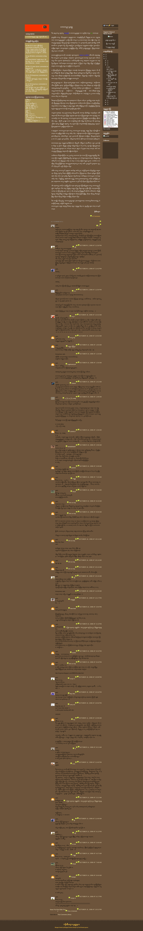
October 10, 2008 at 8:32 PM (91, 651)
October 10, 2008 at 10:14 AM (90, 560)
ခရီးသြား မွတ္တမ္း (31, 105)
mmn (73, 764)
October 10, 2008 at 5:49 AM (91, 466)
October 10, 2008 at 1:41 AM (91, 382)
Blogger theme (59, 927)
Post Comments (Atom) (64, 914)
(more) (44, 52)
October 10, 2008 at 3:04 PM (91, 607)
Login (112, 25)
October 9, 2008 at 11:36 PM (91, 245)
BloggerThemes (68, 927)
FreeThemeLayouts (83, 927)
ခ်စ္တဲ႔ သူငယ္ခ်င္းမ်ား (31, 107)
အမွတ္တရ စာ (29, 119)
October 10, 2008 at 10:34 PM (90, 692)
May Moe (72, 693)
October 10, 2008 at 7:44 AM (91, 490)
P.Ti (75, 291)
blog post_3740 (38, 47)
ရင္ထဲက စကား (29, 114)
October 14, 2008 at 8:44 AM (91, 875)
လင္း (73, 316)
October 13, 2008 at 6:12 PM (91, 831)
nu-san (74, 844)
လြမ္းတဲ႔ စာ (30, 115)
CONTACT (73, 431)
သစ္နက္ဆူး (72, 599)
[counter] (106, 136)
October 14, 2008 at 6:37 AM (91, 853)
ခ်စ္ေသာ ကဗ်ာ (30, 108)
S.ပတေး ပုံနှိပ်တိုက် (37, 45)
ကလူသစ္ (72, 337)
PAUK (74, 491)
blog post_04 (29, 68)
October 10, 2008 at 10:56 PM (90, 703)
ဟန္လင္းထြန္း (72, 346)
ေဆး (108, 67)
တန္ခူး (74, 478)
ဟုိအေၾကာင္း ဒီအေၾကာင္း (35, 117)
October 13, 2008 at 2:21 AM (91, 797)
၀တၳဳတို (27, 100)
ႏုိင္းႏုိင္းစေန (70, 398)
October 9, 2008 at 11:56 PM (91, 289)
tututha (74, 652)
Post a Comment (72, 911)
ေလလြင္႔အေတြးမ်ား (32, 121)
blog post (28, 77)
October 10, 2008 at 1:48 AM (91, 397)
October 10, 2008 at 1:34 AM (91, 362)
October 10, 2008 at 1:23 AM (91, 354)
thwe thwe (73, 608)
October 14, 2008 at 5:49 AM (91, 842)
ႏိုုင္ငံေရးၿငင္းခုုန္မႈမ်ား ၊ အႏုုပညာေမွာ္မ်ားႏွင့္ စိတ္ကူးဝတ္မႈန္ (84, 627)
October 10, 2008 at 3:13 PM (91, 624)
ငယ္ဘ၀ (27, 110)
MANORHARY (72, 446)
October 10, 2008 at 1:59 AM (91, 430)
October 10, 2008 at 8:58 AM (91, 512)
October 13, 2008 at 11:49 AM (90, 818)
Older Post (63, 909)
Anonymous (35, 75)
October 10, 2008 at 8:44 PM (91, 662)
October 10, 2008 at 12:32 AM (90, 315)
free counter (106, 129)
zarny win (72, 704)
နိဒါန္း (27, 112)
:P (99, 226)
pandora (73, 467)
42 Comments (96, 216)
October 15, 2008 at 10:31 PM (90, 909)
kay (74, 719)
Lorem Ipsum (35, 66)
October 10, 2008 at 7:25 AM (91, 477)
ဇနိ (75, 247)
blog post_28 (29, 85)
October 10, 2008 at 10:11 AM (90, 539)
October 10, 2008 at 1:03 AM (91, 345)
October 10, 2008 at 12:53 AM (90, 336)
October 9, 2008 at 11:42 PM (91, 268)
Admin (33, 56)
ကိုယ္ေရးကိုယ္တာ (30, 103)
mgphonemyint (72, 364)
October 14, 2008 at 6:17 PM (91, 896)
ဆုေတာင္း (110, 69)
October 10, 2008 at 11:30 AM (90, 591)
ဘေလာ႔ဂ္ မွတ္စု (66, 27)
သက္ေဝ (72, 678)
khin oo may (72, 502)
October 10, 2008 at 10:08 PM (90, 677)
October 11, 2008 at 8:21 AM (91, 747)
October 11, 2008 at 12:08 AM (90, 718)
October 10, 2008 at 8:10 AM (91, 501)
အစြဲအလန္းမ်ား (111, 96)
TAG (27, 101)
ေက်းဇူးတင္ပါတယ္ (112, 98)
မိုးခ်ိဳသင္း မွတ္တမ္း (72, 924)
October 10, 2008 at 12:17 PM (90, 598)
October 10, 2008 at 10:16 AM (90, 576)
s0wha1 (74, 383)
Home (58, 910)
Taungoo (73, 877)
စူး (75, 270)
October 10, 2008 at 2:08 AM (91, 445)
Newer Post (53, 909)
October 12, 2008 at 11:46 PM (90, 762)
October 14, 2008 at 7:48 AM (91, 862)
